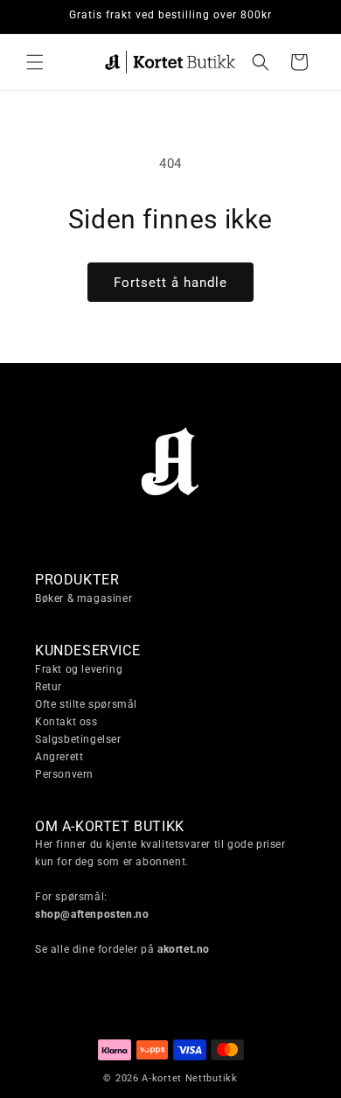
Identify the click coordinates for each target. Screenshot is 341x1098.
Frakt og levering (78, 669)
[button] (35, 62)
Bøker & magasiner (83, 598)
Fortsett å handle (170, 282)
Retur (48, 687)
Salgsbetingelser (78, 739)
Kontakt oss (66, 722)
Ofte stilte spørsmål (86, 704)
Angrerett (59, 757)
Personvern (64, 774)
